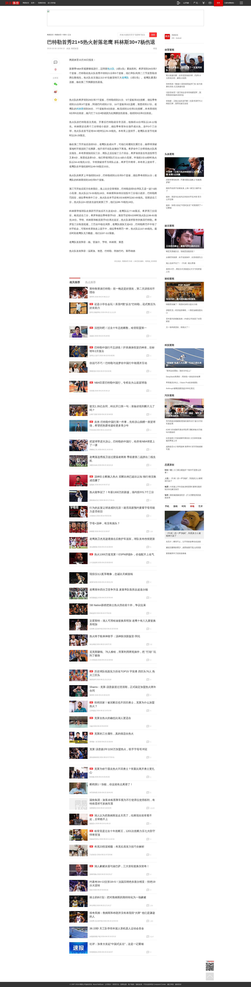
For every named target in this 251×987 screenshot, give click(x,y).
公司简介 (108, 984)
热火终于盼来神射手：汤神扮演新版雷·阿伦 (115, 636)
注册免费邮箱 (229, 3)
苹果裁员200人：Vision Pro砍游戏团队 (182, 382)
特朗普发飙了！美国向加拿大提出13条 (181, 304)
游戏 (175, 506)
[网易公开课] (186, 3)
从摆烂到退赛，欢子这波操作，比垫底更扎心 (184, 257)
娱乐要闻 (169, 225)
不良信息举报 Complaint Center (155, 984)
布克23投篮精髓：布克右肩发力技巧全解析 (119, 846)
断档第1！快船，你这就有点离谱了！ (111, 784)
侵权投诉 (178, 984)
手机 (167, 506)
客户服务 (131, 984)
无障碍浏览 (42, 3)
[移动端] (178, 3)
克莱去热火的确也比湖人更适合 (112, 718)
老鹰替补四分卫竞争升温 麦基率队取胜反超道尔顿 (119, 589)
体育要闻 (169, 50)
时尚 (184, 506)
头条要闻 (169, 154)
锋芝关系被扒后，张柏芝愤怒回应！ (180, 251)
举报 (155, 48)
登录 (218, 3)
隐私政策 (139, 984)
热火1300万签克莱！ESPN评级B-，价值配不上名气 (124, 554)
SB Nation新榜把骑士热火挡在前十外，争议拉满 (118, 605)
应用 (32, 3)
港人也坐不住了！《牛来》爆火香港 (180, 263)
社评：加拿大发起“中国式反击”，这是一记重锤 (117, 944)
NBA (64, 35)
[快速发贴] (56, 62)
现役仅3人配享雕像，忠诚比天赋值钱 (111, 574)
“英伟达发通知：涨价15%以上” (178, 371)
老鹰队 (125, 77)
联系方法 (116, 984)
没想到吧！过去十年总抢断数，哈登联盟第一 (120, 327)
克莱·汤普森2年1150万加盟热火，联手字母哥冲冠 (118, 749)
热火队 (111, 68)
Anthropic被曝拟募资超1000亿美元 (180, 388)
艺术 (200, 506)
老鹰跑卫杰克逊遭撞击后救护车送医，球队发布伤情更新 (122, 538)
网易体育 (58, 35)
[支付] (204, 3)
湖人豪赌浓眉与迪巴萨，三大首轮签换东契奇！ (121, 866)
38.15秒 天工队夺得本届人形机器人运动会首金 (117, 928)
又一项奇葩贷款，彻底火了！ (178, 327)
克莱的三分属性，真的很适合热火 (114, 733)
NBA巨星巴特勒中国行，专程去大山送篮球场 (120, 382)
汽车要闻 (169, 395)
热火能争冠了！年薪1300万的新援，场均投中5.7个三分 (122, 492)
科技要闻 (169, 345)
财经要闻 (169, 278)
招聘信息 (123, 984)
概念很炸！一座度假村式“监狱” (178, 559)
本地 (192, 506)
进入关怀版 (52, 3)
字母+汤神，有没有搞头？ (105, 523)
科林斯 (80, 108)
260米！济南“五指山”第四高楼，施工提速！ (184, 553)
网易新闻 (175, 35)
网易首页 (26, 3)
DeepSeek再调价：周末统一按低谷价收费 (183, 377)
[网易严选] (196, 3)
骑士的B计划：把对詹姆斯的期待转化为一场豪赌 (118, 897)
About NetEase (98, 984)
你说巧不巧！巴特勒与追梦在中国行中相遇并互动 (118, 363)
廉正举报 (170, 984)
